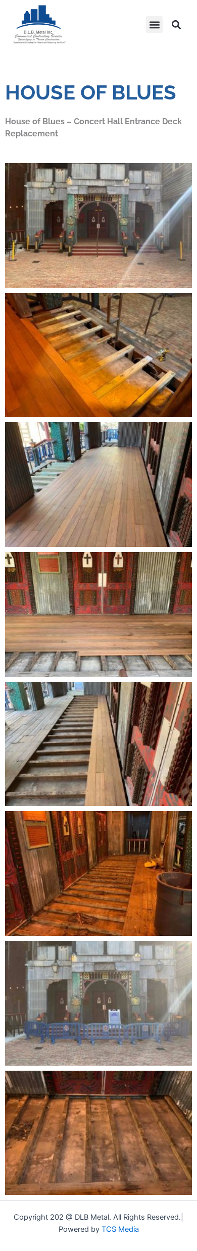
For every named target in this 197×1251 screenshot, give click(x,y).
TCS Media (120, 1229)
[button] (154, 24)
